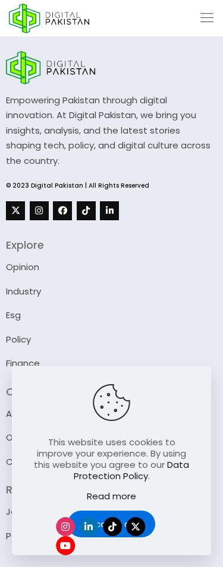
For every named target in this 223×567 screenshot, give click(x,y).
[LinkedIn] (109, 210)
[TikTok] (86, 210)
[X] (15, 210)
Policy (18, 339)
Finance (23, 363)
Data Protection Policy (132, 470)
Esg (13, 315)
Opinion (22, 267)
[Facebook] (62, 210)
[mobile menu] (207, 18)
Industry (23, 291)
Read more (111, 496)
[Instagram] (39, 210)
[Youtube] (65, 545)
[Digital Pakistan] (49, 18)
